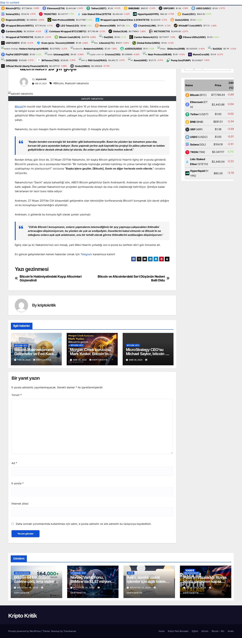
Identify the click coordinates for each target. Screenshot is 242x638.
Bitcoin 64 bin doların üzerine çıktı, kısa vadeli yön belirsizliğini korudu (34, 581)
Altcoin (204, 631)
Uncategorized (22, 573)
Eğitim (195, 631)
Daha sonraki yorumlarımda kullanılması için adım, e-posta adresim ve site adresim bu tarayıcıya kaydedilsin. (83, 523)
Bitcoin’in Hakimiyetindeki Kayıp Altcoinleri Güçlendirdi (51, 278)
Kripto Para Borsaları (178, 631)
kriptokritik (41, 79)
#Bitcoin (58, 83)
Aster (130, 573)
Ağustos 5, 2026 (196, 587)
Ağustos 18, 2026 (28, 587)
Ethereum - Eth (78, 573)
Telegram (86, 254)
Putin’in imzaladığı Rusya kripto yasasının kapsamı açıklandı (204, 581)
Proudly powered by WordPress (24, 631)
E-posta (18, 483)
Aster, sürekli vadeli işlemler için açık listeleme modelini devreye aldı (149, 581)
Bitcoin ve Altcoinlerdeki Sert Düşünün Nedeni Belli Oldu (131, 278)
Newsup (55, 631)
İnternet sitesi (20, 503)
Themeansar (69, 631)
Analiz (231, 631)
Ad (14, 463)
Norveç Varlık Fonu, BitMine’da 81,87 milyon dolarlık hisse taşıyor (90, 581)
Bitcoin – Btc (218, 631)
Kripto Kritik (22, 615)
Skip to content (9, 2)
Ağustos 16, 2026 (84, 587)
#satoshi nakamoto (77, 83)
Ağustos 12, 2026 (140, 587)
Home (162, 631)
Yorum (17, 395)
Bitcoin (19, 106)
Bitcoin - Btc (21, 345)
